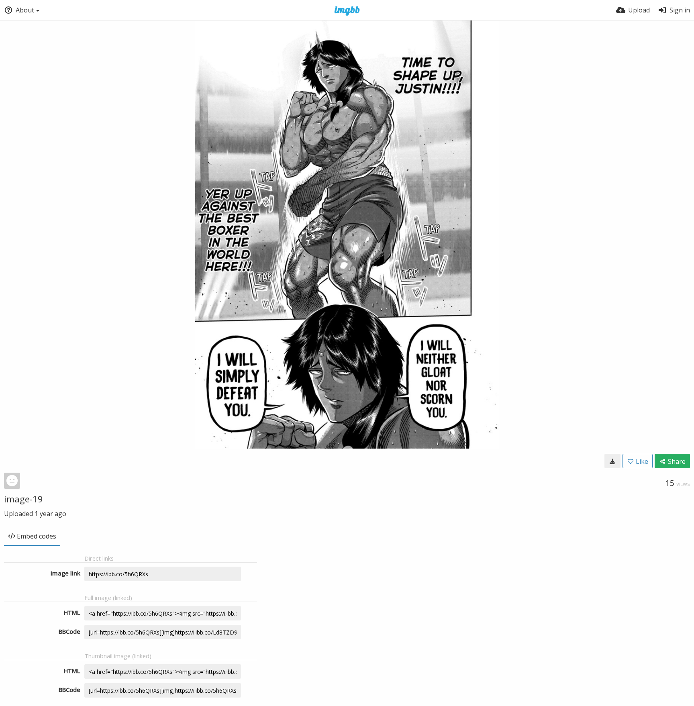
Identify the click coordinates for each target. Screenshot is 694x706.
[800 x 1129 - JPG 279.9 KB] (612, 461)
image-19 (23, 499)
